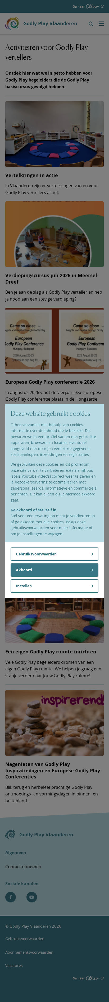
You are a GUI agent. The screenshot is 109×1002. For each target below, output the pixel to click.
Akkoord (24, 569)
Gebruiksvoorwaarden (36, 553)
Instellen (24, 585)
